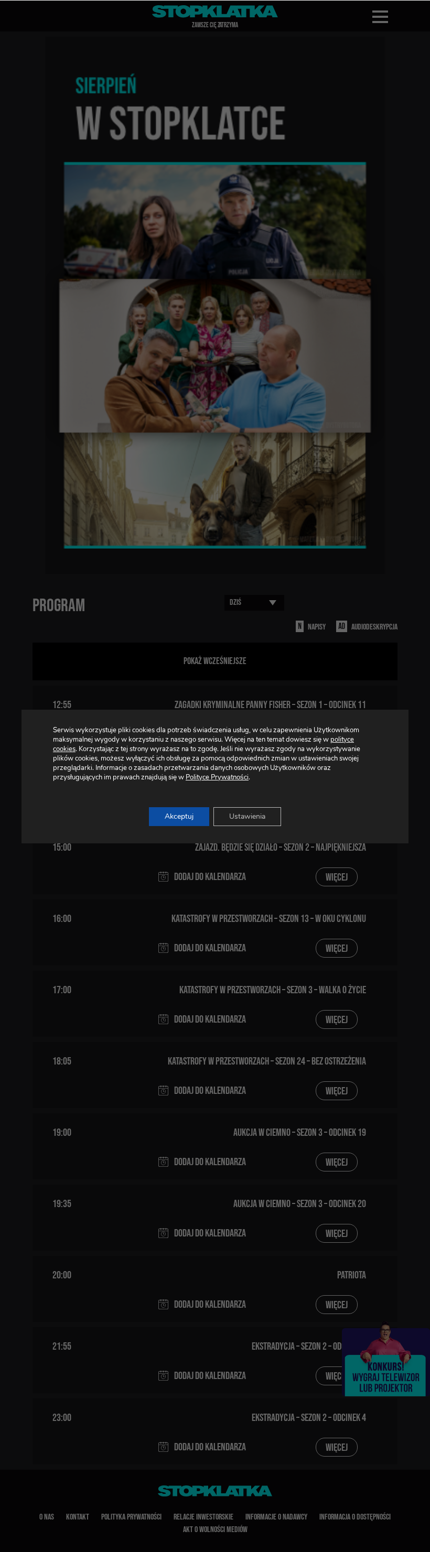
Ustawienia (247, 816)
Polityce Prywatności (217, 777)
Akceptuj (179, 816)
